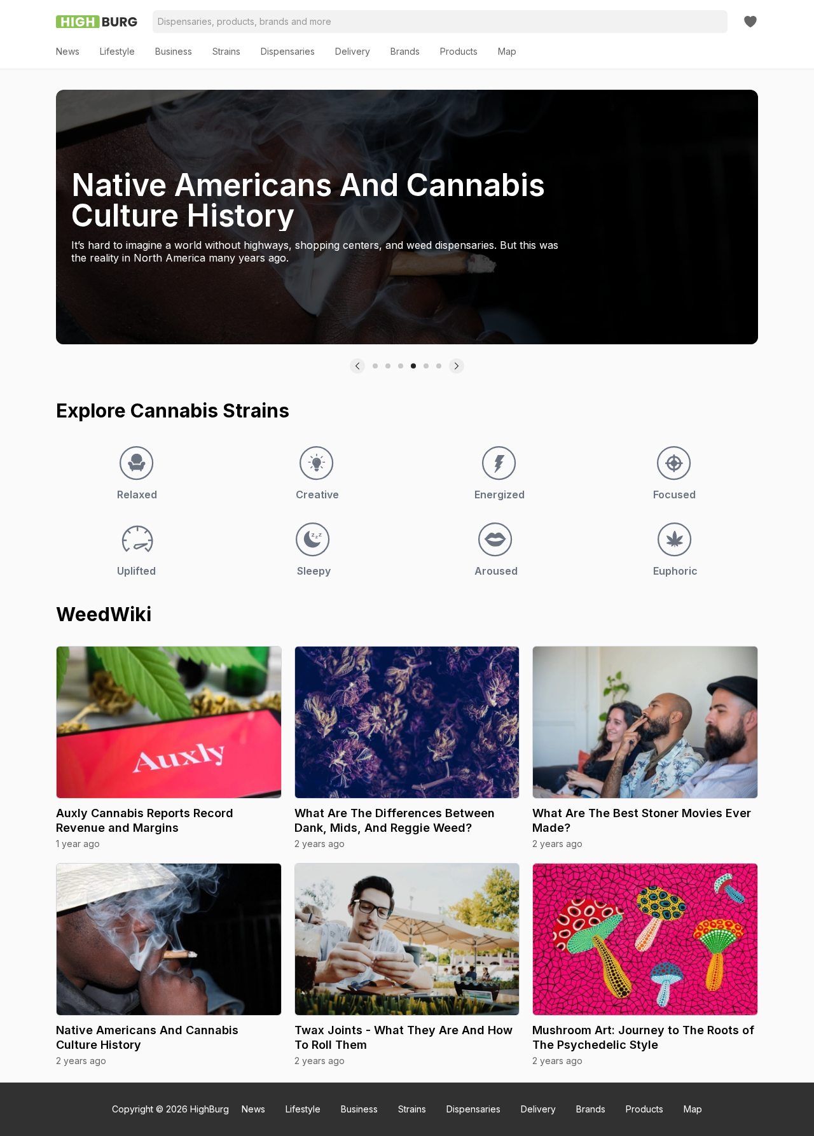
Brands (590, 1109)
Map (693, 1109)
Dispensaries (473, 1109)
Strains (412, 1109)
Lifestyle (303, 1109)
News (253, 1109)
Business (359, 1109)
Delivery (538, 1109)
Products (644, 1109)
